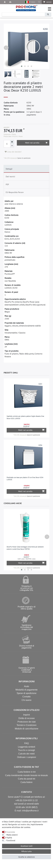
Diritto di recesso (26, 718)
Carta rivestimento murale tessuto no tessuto (26, 775)
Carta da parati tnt (26, 779)
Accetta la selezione (26, 857)
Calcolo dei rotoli (26, 754)
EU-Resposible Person (15, 192)
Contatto (26, 696)
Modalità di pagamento (26, 690)
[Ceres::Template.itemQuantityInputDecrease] (12, 146)
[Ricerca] (48, 14)
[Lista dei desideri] (39, 2)
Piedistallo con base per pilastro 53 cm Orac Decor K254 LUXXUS (25, 479)
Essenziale (10, 832)
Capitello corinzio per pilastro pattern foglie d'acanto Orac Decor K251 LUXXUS (25, 417)
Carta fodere (26, 782)
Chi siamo (26, 700)
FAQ (26, 743)
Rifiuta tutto (26, 851)
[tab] (26, 169)
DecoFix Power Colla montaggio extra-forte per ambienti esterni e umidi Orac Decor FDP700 (25, 548)
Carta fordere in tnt (26, 772)
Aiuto (26, 686)
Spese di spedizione (23, 158)
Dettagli (9, 169)
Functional (10, 840)
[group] (26, 397)
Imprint (26, 715)
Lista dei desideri (14, 152)
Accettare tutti (26, 846)
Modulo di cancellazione (26, 728)
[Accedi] (5, 2)
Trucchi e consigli (26, 750)
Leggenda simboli (26, 747)
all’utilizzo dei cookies (21, 827)
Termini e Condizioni (26, 725)
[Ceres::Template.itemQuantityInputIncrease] (12, 142)
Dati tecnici (10, 176)
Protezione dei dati (27, 722)
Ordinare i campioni (26, 757)
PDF (7, 184)
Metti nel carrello (32, 143)
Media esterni (12, 835)
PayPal (9, 837)
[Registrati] (11, 2)
